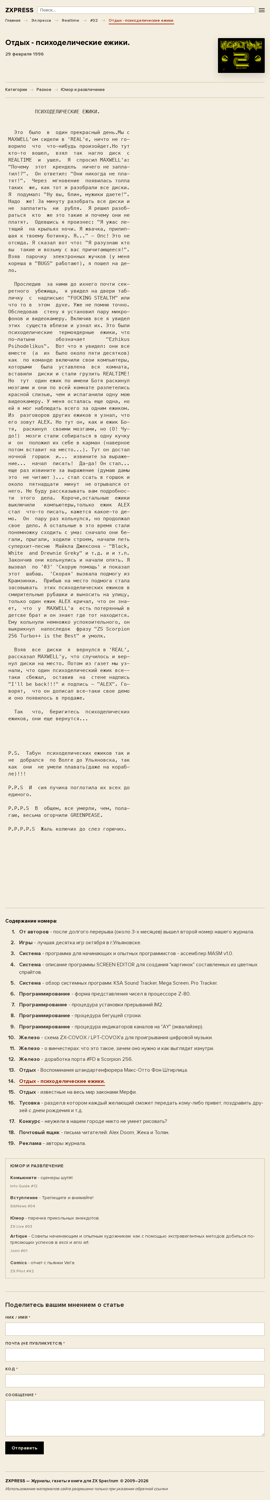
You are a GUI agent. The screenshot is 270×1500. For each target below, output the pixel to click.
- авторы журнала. (52, 1143)
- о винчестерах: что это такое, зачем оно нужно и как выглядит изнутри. (116, 1048)
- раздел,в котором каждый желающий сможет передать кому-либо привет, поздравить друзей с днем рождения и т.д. (141, 1107)
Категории (16, 89)
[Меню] (261, 10)
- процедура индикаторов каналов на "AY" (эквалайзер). (111, 1026)
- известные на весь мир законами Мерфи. (78, 1092)
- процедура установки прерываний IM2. (91, 1004)
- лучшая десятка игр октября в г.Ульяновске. (80, 942)
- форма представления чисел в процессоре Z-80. (105, 994)
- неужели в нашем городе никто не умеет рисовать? (93, 1121)
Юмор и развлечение (83, 89)
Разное (44, 89)
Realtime (70, 20)
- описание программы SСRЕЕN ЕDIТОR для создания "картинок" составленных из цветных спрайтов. (138, 968)
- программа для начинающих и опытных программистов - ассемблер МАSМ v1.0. (126, 953)
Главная (12, 20)
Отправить (25, 1448)
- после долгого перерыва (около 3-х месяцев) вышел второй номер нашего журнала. (136, 932)
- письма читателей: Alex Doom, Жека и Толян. (94, 1132)
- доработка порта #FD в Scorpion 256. (76, 1059)
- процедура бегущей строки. (80, 1015)
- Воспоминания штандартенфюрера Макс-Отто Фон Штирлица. (103, 1070)
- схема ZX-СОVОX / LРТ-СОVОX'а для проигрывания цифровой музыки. (116, 1037)
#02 (94, 20)
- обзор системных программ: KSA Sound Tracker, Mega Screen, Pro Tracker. (118, 983)
